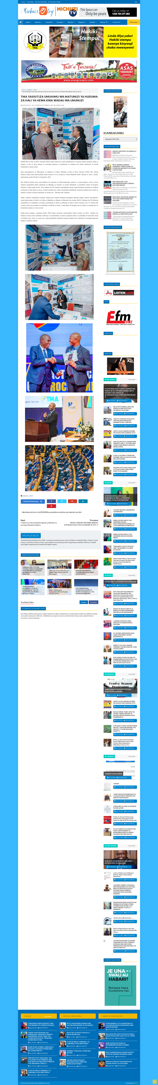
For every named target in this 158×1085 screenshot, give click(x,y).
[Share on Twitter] (62, 501)
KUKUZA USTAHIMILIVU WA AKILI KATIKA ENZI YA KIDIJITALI (118, 862)
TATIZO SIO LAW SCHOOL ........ (123, 918)
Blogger (83, 602)
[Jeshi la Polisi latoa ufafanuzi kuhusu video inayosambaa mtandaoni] (107, 879)
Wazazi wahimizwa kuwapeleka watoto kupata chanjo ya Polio (58, 591)
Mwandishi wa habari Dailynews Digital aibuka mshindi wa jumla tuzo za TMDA (120, 1035)
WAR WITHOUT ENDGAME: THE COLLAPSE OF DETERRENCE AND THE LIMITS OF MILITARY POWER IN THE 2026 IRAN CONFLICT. (41, 1060)
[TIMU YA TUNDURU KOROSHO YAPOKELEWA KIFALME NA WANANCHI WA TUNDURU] (107, 425)
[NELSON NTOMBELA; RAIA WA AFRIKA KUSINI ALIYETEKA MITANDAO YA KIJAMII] (107, 413)
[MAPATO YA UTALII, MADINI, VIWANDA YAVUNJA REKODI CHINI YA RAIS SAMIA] (107, 652)
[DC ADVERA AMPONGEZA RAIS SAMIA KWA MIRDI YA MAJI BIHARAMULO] (107, 639)
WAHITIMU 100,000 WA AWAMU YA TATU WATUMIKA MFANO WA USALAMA (124, 198)
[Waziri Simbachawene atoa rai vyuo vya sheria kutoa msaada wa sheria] (107, 935)
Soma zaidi (131, 379)
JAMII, (62, 105)
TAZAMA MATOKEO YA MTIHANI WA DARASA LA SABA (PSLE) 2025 (124, 213)
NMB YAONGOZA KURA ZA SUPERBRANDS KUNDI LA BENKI (117, 1044)
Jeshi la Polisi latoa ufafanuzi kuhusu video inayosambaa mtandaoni (123, 874)
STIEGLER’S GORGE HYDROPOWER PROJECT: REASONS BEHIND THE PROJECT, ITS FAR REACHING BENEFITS (125, 728)
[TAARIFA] (107, 790)
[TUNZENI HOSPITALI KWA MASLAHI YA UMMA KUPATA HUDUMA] (107, 627)
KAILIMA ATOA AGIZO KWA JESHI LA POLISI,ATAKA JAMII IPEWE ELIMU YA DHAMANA (124, 469)
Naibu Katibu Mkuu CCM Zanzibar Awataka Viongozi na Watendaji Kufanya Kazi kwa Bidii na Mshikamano (124, 561)
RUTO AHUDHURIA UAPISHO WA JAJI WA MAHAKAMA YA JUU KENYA (80, 1024)
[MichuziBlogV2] (50, 11)
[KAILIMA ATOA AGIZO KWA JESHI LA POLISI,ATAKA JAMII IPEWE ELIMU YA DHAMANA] (107, 474)
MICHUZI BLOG (25, 1083)
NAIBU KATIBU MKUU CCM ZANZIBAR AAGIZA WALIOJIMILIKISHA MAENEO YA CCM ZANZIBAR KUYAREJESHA (124, 523)
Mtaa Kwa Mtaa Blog (40, 2)
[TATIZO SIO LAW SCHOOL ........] (107, 924)
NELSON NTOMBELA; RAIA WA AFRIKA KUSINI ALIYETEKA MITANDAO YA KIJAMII (123, 408)
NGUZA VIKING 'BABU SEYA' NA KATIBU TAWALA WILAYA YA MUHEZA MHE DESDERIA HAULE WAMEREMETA (124, 714)
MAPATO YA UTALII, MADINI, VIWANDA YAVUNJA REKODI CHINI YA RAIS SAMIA (125, 647)
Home (23, 2)
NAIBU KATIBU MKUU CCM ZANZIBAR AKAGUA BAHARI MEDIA (123, 536)
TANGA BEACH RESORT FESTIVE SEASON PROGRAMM (118, 690)
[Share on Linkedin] (83, 501)
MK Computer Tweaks (54, 2)
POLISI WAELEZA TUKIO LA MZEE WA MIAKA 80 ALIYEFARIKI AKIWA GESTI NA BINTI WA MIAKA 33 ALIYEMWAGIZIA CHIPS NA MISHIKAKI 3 (120, 393)
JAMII (34, 90)
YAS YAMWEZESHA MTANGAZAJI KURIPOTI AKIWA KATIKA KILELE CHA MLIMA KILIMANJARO (85, 590)
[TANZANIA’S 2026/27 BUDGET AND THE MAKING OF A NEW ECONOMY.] (107, 553)
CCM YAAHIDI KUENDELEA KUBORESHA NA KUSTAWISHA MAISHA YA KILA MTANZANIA (117, 498)
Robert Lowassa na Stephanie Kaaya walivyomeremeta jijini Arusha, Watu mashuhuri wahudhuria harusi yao (123, 742)
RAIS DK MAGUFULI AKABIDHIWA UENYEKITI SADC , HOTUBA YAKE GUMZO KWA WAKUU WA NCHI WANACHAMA (124, 444)
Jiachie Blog (30, 2)
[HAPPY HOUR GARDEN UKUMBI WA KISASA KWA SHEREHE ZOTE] (107, 437)
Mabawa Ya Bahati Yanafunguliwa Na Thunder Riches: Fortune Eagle (119, 1062)
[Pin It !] (51, 506)
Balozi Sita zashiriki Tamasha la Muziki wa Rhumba (78, 1033)
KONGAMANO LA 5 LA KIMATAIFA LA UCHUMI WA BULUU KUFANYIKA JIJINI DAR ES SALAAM (119, 1025)
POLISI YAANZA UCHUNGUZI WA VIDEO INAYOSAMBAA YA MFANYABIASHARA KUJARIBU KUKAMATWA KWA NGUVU (124, 831)
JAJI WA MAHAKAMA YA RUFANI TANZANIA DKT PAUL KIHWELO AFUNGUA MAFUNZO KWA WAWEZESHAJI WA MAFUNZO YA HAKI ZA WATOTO (124, 944)
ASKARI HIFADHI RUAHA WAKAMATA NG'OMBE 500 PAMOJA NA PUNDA (77, 1062)
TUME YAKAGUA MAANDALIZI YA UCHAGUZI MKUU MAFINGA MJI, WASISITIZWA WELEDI (124, 796)
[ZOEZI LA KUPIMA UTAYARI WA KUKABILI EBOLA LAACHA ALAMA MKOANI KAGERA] (107, 462)
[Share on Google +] (72, 501)
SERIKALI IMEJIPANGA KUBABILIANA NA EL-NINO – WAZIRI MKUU (85, 572)
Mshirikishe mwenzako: (31, 501)
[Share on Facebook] (51, 501)
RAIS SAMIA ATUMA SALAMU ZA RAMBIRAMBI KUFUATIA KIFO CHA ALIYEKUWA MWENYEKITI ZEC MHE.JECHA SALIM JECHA (125, 660)
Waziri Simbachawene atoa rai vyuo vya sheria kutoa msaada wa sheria (125, 930)
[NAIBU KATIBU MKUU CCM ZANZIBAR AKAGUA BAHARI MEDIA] (107, 541)
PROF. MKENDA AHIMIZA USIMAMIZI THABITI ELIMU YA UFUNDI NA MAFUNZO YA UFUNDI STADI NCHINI (124, 167)
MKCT (135, 1083)
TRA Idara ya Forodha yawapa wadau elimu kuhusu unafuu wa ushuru (59, 572)
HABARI (29, 90)
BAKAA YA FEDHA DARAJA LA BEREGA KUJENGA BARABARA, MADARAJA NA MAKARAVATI (123, 610)
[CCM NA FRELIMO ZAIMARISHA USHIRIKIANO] (107, 516)
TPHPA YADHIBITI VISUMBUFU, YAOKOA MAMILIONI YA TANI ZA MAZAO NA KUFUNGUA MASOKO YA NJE (30, 590)
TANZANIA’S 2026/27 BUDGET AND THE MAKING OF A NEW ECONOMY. (123, 548)
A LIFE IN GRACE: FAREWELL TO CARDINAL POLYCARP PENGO (39, 1071)
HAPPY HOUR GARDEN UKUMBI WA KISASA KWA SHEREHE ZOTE (124, 432)
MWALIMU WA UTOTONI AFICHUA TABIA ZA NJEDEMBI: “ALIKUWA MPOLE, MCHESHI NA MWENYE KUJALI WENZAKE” (32, 570)
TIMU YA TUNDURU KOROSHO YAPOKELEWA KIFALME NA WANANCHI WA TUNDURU (123, 420)
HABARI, (58, 105)
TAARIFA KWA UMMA (113, 774)
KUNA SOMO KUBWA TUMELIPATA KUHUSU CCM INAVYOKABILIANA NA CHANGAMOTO (40, 1049)
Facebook (93, 602)
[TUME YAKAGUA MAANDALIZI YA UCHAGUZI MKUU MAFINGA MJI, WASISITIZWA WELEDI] (107, 800)
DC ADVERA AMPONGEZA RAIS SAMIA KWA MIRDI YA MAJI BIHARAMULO (123, 635)
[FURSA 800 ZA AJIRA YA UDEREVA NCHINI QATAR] (107, 813)
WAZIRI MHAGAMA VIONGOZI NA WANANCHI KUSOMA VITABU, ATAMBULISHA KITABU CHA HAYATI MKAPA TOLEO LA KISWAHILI (124, 906)
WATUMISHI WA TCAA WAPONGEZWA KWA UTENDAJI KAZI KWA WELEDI (123, 183)
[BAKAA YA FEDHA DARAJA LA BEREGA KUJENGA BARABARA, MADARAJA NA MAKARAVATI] (107, 615)
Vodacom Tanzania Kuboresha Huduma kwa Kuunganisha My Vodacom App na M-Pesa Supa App (125, 818)
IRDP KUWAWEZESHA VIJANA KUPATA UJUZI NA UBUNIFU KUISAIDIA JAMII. (120, 1053)
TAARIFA (116, 784)
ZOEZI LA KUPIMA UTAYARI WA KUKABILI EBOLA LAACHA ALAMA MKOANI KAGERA (124, 457)
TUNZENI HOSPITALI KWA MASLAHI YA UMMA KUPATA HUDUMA (122, 622)
